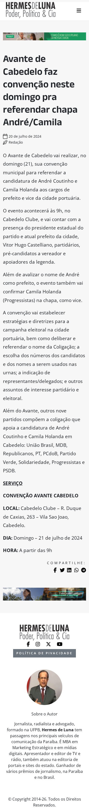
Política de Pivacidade (44, 653)
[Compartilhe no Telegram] (83, 570)
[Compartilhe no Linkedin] (69, 570)
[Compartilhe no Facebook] (55, 570)
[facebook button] (29, 643)
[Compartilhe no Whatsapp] (76, 570)
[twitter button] (49, 643)
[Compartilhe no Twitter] (62, 570)
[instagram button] (38, 643)
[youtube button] (60, 643)
